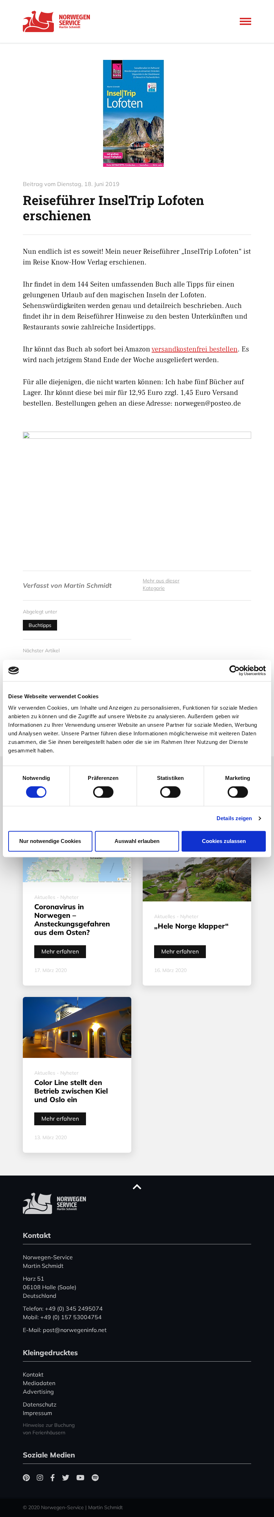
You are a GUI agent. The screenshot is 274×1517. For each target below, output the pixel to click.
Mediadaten (39, 1383)
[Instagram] (40, 1477)
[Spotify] (95, 1477)
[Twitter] (65, 1477)
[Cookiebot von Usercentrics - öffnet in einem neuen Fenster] (234, 670)
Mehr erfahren (60, 951)
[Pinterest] (26, 1477)
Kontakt (33, 1374)
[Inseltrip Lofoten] (137, 113)
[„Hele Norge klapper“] (197, 865)
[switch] (103, 792)
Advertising (38, 1391)
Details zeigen (234, 818)
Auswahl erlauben (137, 841)
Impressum (37, 1412)
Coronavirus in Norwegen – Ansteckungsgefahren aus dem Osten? (72, 919)
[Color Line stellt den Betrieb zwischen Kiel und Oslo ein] (77, 1027)
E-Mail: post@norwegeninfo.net (65, 1329)
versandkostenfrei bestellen (195, 349)
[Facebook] (52, 1477)
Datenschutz (39, 1404)
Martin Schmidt (88, 585)
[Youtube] (80, 1477)
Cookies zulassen (224, 841)
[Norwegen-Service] (58, 21)
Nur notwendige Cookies (50, 841)
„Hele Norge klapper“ (191, 925)
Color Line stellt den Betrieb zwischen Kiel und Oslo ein (71, 1091)
